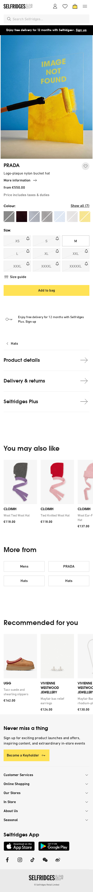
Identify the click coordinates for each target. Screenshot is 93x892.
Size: (7, 230)
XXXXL (46, 266)
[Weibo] (57, 862)
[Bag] (74, 6)
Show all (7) (80, 206)
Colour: (10, 206)
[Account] (55, 6)
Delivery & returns (24, 381)
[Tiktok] (32, 862)
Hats (14, 343)
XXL (76, 253)
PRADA (12, 165)
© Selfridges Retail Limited (46, 884)
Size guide (18, 277)
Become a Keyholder (23, 755)
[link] (19, 515)
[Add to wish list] (85, 166)
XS (17, 241)
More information (17, 180)
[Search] (9, 18)
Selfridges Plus (21, 401)
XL (46, 253)
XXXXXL (76, 266)
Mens (24, 566)
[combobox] (50, 19)
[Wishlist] (65, 6)
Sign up (81, 30)
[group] (46, 495)
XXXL (17, 266)
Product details (22, 360)
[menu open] (84, 6)
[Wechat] (45, 862)
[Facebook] (7, 862)
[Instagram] (19, 862)
